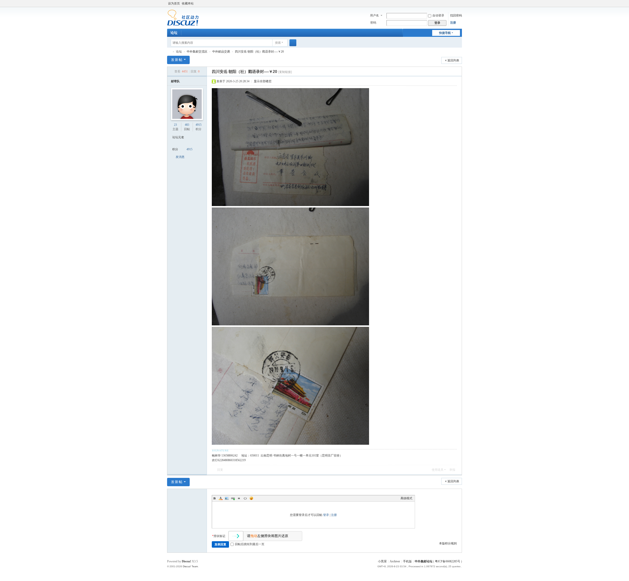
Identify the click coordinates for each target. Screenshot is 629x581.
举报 (452, 469)
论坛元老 (178, 137)
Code (245, 498)
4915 (198, 124)
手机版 (407, 561)
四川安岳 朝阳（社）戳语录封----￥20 (259, 51)
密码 (373, 22)
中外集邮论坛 (169, 51)
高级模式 (406, 498)
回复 (220, 469)
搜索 (278, 42)
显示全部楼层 (263, 81)
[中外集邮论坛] (183, 17)
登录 (326, 515)
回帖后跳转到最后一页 (249, 544)
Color (220, 498)
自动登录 (438, 15)
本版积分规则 (448, 543)
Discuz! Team (190, 566)
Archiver (395, 561)
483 (187, 124)
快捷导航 (445, 33)
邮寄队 (175, 81)
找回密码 (456, 15)
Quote (239, 498)
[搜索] (292, 42)
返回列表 (453, 60)
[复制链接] (285, 72)
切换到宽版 (459, 5)
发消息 (180, 157)
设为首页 (174, 3)
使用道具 (437, 469)
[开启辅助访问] (455, 3)
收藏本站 (188, 3)
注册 (453, 22)
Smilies (251, 498)
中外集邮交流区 (197, 51)
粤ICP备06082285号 (447, 561)
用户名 (374, 15)
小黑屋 (382, 561)
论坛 (174, 33)
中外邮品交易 (221, 51)
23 (175, 124)
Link (232, 498)
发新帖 (177, 60)
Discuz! (186, 561)
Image (226, 498)
